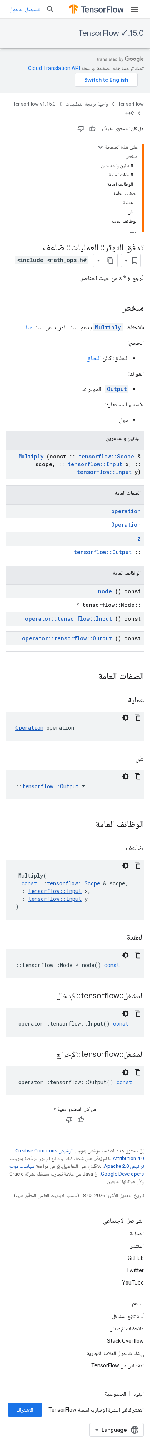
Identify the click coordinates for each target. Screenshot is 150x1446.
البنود (138, 1394)
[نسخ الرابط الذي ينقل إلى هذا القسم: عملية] (118, 700)
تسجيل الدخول (24, 9)
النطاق (94, 358)
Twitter (135, 1270)
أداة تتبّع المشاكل (128, 1316)
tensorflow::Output (103, 552)
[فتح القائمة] (134, 9)
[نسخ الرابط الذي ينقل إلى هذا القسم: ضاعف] (116, 848)
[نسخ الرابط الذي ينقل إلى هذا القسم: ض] (125, 759)
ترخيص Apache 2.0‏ (124, 1166)
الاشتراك (25, 1409)
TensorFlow (131, 104)
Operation (126, 524)
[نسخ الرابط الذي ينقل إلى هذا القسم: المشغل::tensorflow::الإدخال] (47, 996)
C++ (129, 113)
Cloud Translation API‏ (54, 68)
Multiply (108, 327)
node (105, 591)
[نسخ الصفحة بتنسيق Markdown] (110, 260)
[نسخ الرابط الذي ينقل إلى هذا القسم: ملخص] (113, 308)
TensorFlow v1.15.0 (111, 33)
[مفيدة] (92, 128)
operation (126, 511)
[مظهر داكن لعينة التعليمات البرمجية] (125, 718)
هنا (29, 327)
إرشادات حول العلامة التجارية (115, 1353)
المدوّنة (137, 1233)
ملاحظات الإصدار (127, 1328)
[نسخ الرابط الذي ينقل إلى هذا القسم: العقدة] (117, 937)
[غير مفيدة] (81, 128)
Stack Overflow (125, 1341)
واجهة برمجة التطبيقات (86, 104)
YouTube (133, 1283)
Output (117, 389)
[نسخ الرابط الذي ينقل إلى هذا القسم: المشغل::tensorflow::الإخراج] (46, 1055)
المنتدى (137, 1246)
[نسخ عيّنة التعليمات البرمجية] (138, 718)
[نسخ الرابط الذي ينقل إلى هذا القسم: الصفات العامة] (88, 677)
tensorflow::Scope (106, 456)
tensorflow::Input (95, 464)
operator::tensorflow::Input (68, 618)
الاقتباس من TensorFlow (117, 1365)
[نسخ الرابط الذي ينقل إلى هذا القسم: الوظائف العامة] (85, 825)
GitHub (136, 1258)
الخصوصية (115, 1394)
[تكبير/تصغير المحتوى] (100, 147)
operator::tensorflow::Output (67, 638)
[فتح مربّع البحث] (50, 9)
